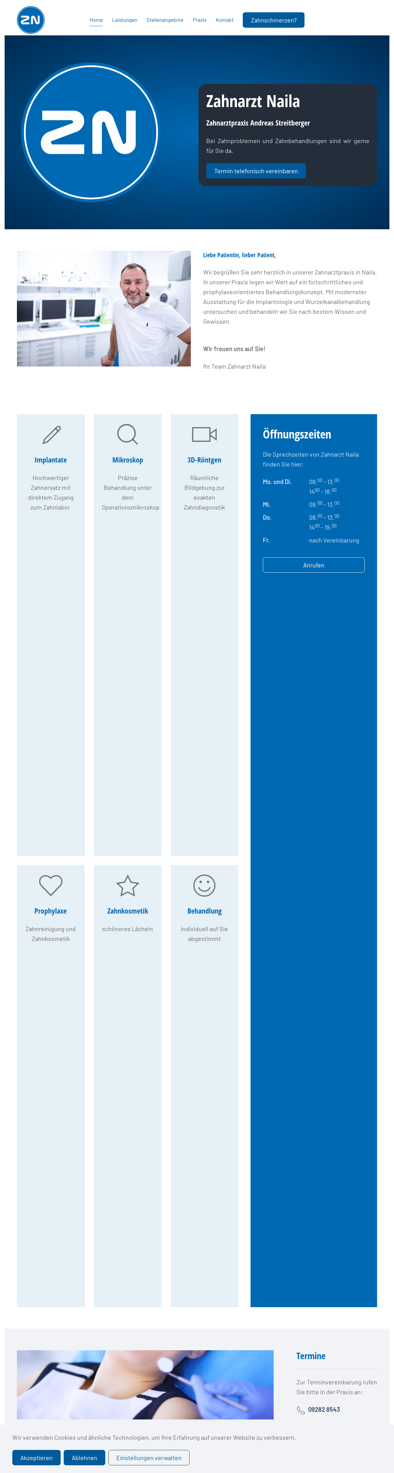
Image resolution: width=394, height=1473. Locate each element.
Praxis (200, 20)
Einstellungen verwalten (149, 1457)
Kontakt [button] (225, 20)
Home (96, 20)
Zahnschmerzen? (274, 20)
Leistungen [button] (124, 20)
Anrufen (313, 565)
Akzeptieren (36, 1457)
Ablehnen (84, 1457)
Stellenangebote (165, 20)
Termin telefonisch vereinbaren (256, 170)
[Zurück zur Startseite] (31, 20)
